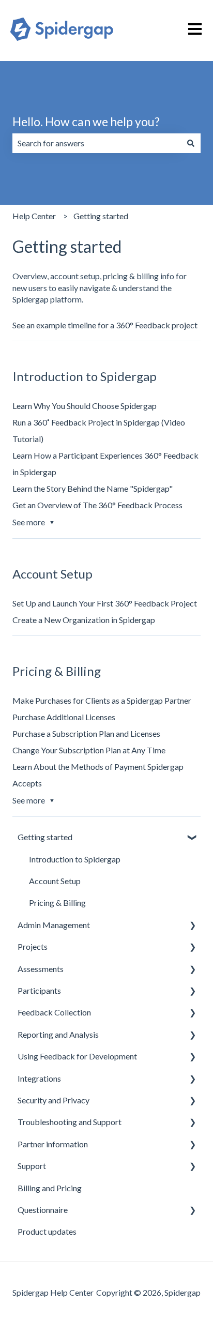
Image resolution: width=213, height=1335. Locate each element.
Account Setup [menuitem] (55, 881)
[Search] (191, 143)
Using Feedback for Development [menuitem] (77, 1056)
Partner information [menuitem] (53, 1144)
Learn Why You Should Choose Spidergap (84, 406)
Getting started (100, 216)
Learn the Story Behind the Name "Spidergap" (92, 488)
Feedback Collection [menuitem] (54, 1012)
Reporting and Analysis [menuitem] (58, 1034)
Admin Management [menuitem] (54, 925)
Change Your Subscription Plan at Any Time (88, 750)
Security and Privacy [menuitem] (53, 1100)
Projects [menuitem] (33, 946)
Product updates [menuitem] (47, 1231)
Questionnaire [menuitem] (43, 1210)
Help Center (34, 216)
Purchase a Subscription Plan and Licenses (86, 733)
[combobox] (96, 143)
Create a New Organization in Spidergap (83, 620)
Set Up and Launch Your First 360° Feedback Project (104, 603)
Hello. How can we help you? (86, 121)
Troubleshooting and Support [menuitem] (69, 1122)
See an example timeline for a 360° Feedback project (104, 325)
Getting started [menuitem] (45, 837)
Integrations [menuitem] (39, 1078)
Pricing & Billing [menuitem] (57, 902)
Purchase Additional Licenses (63, 717)
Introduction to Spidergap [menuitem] (74, 859)
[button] (192, 837)
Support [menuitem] (32, 1166)
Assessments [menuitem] (41, 969)
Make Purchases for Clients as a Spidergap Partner (101, 700)
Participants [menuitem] (39, 990)
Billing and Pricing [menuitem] (50, 1188)
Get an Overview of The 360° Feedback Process (97, 505)
